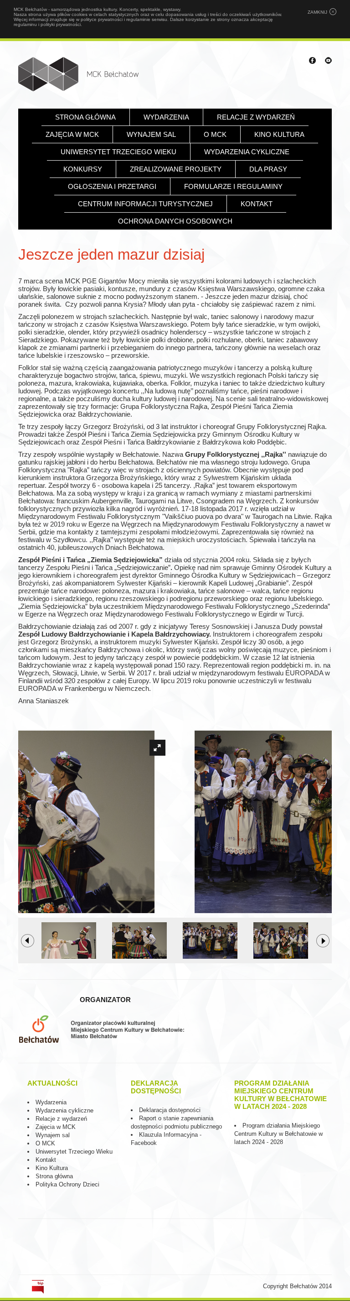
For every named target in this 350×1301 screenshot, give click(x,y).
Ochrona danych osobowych (175, 221)
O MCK (215, 134)
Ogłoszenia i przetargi (112, 186)
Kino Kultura (52, 1168)
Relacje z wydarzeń (256, 117)
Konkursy (82, 169)
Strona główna (85, 117)
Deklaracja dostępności (170, 1110)
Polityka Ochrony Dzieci (67, 1184)
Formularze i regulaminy (233, 186)
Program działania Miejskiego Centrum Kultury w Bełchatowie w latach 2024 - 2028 (278, 1133)
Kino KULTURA (279, 134)
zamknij (317, 12)
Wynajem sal (151, 134)
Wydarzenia (166, 117)
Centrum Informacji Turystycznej (145, 204)
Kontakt (257, 204)
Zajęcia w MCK (72, 134)
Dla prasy (268, 169)
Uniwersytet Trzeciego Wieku (118, 152)
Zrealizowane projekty (175, 169)
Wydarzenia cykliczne (246, 152)
